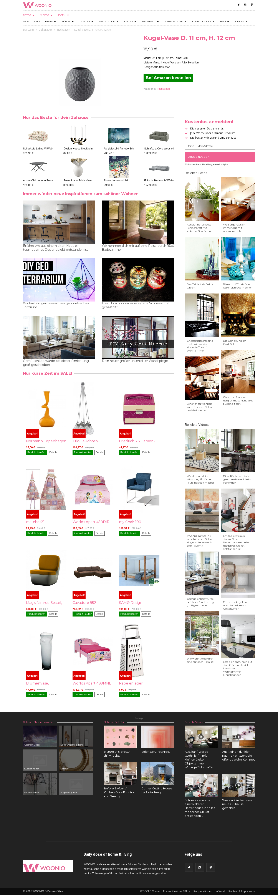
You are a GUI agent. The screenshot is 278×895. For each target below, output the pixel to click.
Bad (223, 21)
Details (53, 452)
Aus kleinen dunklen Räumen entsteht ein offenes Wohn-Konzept (238, 755)
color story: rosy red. (155, 751)
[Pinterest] (251, 4)
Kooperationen (203, 891)
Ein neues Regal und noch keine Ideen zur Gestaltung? (236, 605)
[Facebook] (238, 4)
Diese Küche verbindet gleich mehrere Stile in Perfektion (237, 479)
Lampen (84, 21)
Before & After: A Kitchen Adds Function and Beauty (120, 792)
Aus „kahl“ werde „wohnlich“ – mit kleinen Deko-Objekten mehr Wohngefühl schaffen (199, 759)
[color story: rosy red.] (157, 737)
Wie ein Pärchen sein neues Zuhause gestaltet (237, 804)
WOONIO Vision (150, 891)
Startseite (29, 29)
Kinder (239, 21)
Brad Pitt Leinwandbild (126, 180)
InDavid (220, 891)
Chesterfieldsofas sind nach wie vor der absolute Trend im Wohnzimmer (200, 345)
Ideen (62, 15)
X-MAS (49, 21)
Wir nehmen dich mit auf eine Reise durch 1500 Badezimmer (138, 248)
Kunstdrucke (201, 21)
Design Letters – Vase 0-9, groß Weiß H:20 (66, 148)
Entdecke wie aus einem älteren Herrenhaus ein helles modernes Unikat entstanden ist (236, 542)
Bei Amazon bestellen (168, 77)
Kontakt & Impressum (241, 891)
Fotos (27, 15)
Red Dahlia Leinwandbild (128, 148)
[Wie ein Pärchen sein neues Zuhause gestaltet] (238, 785)
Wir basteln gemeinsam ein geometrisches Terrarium (56, 305)
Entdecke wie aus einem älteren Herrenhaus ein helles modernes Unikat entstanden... (200, 807)
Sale (37, 21)
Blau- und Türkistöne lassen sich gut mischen (237, 286)
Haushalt (149, 21)
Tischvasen (63, 29)
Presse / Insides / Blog (176, 891)
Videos (44, 15)
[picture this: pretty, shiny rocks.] (120, 737)
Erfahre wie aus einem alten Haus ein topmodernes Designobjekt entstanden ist (55, 248)
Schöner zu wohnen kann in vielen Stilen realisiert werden (199, 407)
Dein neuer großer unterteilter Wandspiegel (135, 361)
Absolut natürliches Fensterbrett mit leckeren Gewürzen (199, 228)
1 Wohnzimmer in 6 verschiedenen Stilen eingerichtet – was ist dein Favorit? (200, 540)
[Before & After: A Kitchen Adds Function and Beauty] (120, 773)
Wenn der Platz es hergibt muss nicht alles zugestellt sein (238, 400)
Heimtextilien (174, 21)
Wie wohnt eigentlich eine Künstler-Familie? (201, 660)
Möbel (66, 21)
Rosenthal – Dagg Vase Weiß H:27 (92, 180)
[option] (39, 155)
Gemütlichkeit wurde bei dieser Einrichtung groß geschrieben (56, 363)
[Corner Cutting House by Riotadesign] (157, 773)
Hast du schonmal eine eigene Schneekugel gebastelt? (135, 305)
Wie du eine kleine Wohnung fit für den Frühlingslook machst (200, 479)
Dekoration (107, 21)
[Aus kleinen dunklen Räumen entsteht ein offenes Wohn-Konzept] (238, 737)
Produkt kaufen (36, 452)
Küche (128, 21)
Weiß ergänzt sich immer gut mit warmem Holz (234, 228)
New (26, 21)
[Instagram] (245, 4)
